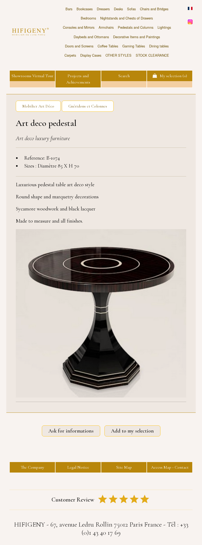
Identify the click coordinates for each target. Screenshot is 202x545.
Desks (118, 8)
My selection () (172, 75)
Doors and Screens (79, 45)
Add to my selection (132, 431)
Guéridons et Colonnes (87, 106)
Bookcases (85, 8)
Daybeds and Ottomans (91, 36)
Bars (68, 8)
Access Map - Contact (170, 467)
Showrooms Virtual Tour (32, 75)
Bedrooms (88, 18)
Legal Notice (78, 467)
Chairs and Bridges (154, 8)
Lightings (164, 27)
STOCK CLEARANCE (152, 55)
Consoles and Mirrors (78, 27)
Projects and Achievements (78, 79)
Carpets (70, 55)
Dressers (103, 8)
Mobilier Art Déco (38, 106)
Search (124, 75)
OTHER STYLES (118, 55)
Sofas (131, 8)
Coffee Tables (108, 45)
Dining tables (159, 45)
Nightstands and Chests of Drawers (126, 18)
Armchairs (106, 27)
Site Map (124, 467)
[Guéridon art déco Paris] (101, 313)
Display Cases (90, 55)
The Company (32, 467)
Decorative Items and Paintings (136, 36)
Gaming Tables (133, 45)
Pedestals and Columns (135, 27)
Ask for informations (71, 431)
